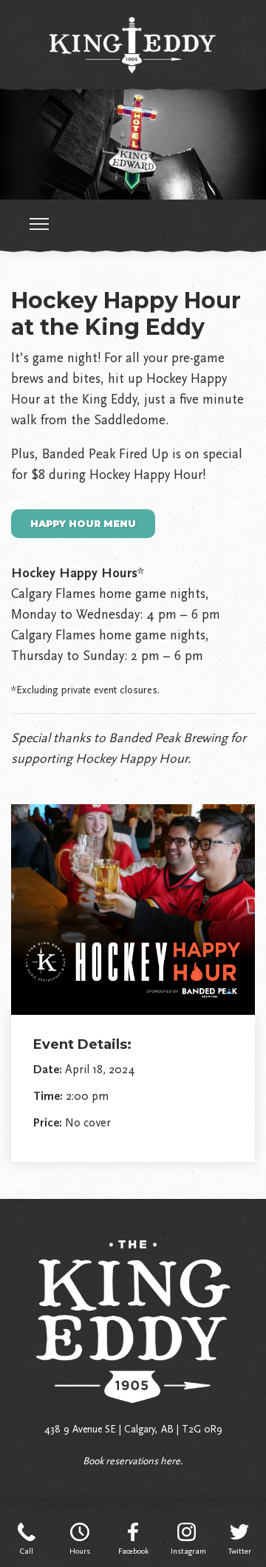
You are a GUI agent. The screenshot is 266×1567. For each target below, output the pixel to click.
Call (26, 1551)
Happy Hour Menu (83, 523)
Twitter (239, 1551)
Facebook (133, 1551)
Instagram (186, 1551)
